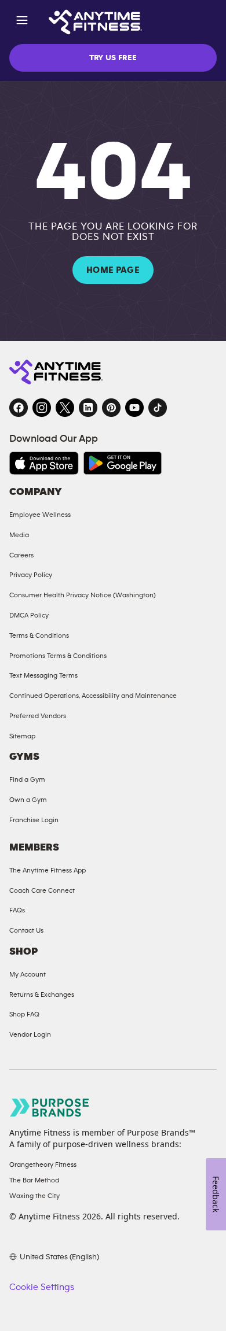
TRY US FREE (113, 58)
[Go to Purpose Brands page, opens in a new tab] (49, 1107)
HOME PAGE (113, 270)
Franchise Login (34, 819)
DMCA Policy (29, 615)
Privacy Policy (30, 574)
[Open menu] (22, 22)
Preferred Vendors (37, 715)
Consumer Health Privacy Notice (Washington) (82, 594)
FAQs (17, 910)
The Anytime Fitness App (47, 870)
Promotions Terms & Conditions (58, 655)
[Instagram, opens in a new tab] (41, 407)
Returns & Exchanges (41, 994)
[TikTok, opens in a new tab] (157, 407)
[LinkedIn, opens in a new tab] (88, 407)
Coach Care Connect (42, 890)
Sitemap (22, 736)
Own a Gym (28, 799)
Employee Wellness (40, 514)
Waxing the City (34, 1195)
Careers (21, 555)
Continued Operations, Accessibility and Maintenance (93, 695)
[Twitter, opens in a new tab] (65, 407)
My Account (27, 974)
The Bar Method (34, 1180)
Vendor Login (30, 1034)
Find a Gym (27, 779)
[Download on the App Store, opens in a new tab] (44, 463)
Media (19, 534)
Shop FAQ (24, 1014)
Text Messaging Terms (43, 675)
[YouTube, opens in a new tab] (134, 407)
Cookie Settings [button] (41, 1287)
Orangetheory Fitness (42, 1164)
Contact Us (26, 930)
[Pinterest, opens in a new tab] (111, 407)
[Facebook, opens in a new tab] (18, 407)
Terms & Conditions (39, 635)
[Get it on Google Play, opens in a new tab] (122, 463)
